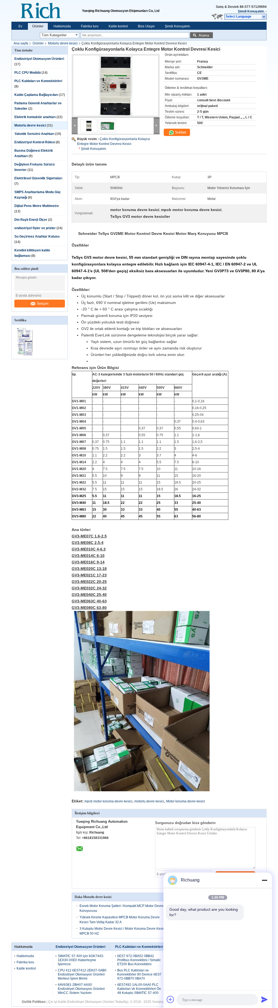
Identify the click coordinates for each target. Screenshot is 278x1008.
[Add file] (170, 999)
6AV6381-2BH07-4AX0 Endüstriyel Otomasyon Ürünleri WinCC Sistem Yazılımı (81, 989)
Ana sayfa (21, 43)
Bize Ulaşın (146, 26)
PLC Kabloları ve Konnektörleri (38, 81)
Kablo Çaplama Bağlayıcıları (36, 95)
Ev (20, 26)
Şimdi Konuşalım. (251, 11)
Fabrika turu (90, 26)
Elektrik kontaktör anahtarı (35, 117)
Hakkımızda (62, 26)
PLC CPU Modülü (27, 72)
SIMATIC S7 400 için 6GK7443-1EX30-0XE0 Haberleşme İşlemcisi (81, 960)
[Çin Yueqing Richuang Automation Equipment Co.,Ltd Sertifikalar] (26, 355)
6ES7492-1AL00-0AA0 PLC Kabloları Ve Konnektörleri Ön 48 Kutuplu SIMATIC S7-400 (139, 989)
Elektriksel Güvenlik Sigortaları (38, 178)
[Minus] (264, 880)
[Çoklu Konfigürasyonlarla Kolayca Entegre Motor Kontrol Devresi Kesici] (115, 86)
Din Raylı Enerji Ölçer (30, 220)
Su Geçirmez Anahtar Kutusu (36, 236)
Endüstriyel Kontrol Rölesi (34, 142)
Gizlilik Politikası (34, 1002)
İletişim (43, 304)
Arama (204, 35)
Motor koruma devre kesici (185, 801)
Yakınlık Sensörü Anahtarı (34, 134)
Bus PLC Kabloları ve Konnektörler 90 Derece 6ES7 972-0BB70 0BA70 (139, 974)
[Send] (264, 999)
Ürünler (37, 26)
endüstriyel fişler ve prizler (35, 228)
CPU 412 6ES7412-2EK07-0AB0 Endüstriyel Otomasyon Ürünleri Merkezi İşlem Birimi (82, 974)
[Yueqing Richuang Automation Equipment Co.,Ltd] (46, 11)
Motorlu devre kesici (63, 43)
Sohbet (180, 132)
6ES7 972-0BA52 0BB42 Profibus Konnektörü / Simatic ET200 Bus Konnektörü (139, 960)
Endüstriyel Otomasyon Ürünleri (39, 59)
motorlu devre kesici (149, 801)
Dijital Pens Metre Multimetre (36, 206)
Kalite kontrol (118, 26)
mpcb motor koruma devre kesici (108, 801)
